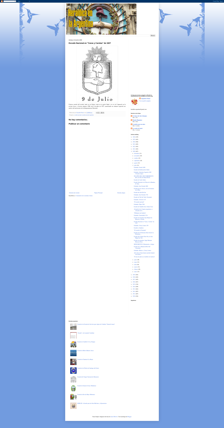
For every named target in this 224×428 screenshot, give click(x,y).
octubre (136, 158)
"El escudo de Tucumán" (140, 230)
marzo (136, 267)
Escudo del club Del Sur (140, 192)
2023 (134, 144)
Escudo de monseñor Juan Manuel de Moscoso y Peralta (143, 218)
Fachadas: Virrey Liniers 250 (141, 225)
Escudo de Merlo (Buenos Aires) (85, 350)
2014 (134, 286)
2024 (134, 142)
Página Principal (98, 193)
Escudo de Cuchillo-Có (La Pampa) (86, 342)
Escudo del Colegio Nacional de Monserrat (88, 377)
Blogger (129, 416)
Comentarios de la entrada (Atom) (84, 195)
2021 (134, 149)
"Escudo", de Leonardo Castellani (85, 333)
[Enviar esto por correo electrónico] (97, 113)
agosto (136, 163)
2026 (134, 137)
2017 (134, 279)
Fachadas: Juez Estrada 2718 (141, 195)
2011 (134, 294)
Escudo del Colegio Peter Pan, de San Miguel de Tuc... (143, 237)
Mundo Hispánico (137, 120)
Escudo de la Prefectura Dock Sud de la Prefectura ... (144, 233)
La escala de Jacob (137, 128)
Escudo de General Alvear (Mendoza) (86, 386)
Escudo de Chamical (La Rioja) (85, 359)
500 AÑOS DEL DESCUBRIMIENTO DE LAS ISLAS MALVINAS (143, 176)
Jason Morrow (114, 416)
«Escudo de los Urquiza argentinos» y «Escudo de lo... (143, 209)
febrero (136, 269)
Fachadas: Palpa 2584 (139, 204)
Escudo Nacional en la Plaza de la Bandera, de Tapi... (144, 183)
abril (135, 264)
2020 (134, 151)
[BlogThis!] (98, 113)
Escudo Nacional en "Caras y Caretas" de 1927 (144, 222)
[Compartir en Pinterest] (103, 113)
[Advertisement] (97, 177)
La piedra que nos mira (139, 124)
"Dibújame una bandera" (140, 213)
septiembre (137, 160)
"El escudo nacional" (139, 202)
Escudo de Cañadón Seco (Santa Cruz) (143, 206)
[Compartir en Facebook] (102, 113)
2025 (134, 139)
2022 (134, 146)
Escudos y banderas (139, 228)
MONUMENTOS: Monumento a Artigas (144, 244)
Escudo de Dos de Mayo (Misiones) (86, 394)
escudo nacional (77, 115)
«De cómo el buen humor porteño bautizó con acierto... (144, 253)
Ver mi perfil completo (145, 101)
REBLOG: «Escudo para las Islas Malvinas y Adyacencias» (92, 403)
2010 (134, 296)
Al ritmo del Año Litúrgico (140, 116)
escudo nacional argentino (88, 115)
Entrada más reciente (74, 193)
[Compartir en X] (100, 113)
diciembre (136, 153)
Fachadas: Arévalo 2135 (140, 199)
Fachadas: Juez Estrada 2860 (141, 186)
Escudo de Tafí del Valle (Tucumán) (143, 197)
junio (135, 260)
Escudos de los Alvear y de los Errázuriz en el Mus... (144, 189)
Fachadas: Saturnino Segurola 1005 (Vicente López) (142, 172)
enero (135, 271)
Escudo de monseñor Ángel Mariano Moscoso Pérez (143, 241)
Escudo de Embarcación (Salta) (141, 170)
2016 (134, 282)
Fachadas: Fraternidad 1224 (141, 215)
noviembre (137, 156)
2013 (134, 289)
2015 (134, 284)
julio (135, 165)
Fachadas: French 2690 (139, 167)
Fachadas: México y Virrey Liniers (142, 250)
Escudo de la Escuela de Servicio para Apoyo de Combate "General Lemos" (96, 324)
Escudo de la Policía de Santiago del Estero (88, 368)
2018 (134, 277)
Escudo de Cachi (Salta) (140, 180)
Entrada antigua (121, 193)
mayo (135, 262)
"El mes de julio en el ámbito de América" (144, 257)
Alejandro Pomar (145, 98)
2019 (134, 274)
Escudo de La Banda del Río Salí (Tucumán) (142, 247)
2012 (134, 291)
